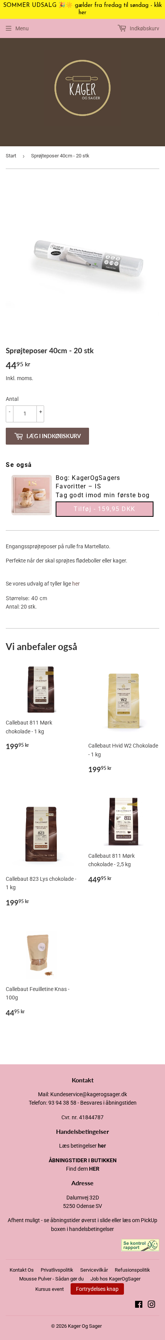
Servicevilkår (94, 1270)
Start (11, 156)
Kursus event (49, 1289)
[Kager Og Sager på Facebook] (139, 1305)
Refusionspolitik (132, 1270)
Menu (22, 28)
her (76, 584)
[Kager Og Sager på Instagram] (151, 1305)
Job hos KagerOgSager (115, 1279)
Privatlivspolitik (57, 1270)
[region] (82, 9)
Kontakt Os (22, 1270)
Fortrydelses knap (97, 1289)
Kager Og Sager (85, 1326)
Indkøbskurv (144, 28)
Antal (12, 399)
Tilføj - (104, 509)
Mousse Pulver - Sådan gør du (51, 1279)
